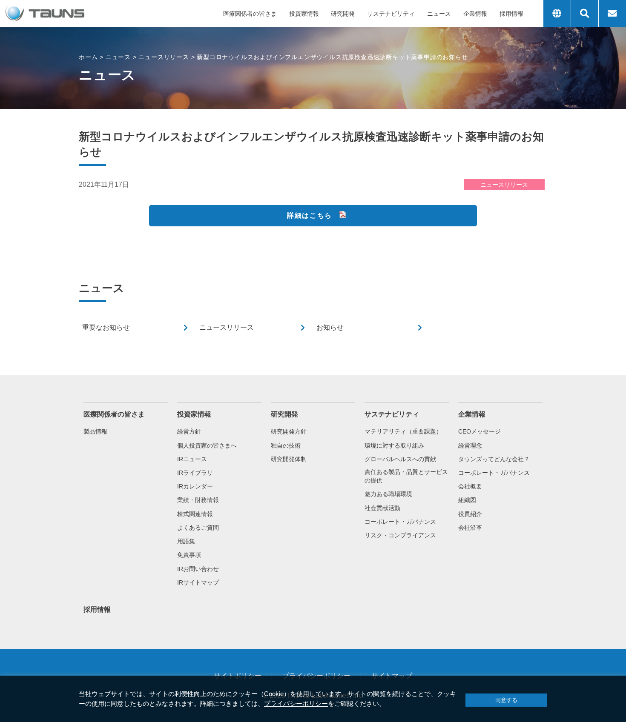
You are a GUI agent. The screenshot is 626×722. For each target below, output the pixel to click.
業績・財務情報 (198, 500)
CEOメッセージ (479, 431)
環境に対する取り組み (394, 445)
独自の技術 (286, 445)
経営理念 (470, 445)
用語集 (186, 541)
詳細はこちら (309, 215)
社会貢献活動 (382, 508)
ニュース (439, 13)
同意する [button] (506, 700)
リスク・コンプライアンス (400, 535)
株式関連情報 (195, 514)
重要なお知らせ (106, 327)
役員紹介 (470, 514)
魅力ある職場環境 (388, 494)
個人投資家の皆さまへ (207, 445)
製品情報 (95, 431)
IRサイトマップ (198, 582)
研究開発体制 (289, 459)
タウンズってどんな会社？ (494, 459)
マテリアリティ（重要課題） (403, 431)
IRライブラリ (195, 472)
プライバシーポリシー (296, 703)
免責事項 (189, 554)
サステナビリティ (391, 13)
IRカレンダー (195, 486)
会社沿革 (470, 527)
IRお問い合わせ (198, 568)
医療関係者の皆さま (250, 13)
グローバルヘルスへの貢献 (400, 459)
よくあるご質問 (198, 527)
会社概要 (470, 486)
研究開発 (343, 13)
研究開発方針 (289, 431)
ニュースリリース (226, 327)
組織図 (467, 500)
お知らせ (330, 327)
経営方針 (189, 431)
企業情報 (475, 13)
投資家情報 (304, 13)
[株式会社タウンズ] (45, 14)
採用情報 (511, 13)
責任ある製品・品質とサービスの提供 (406, 476)
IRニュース (192, 459)
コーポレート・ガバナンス (400, 521)
